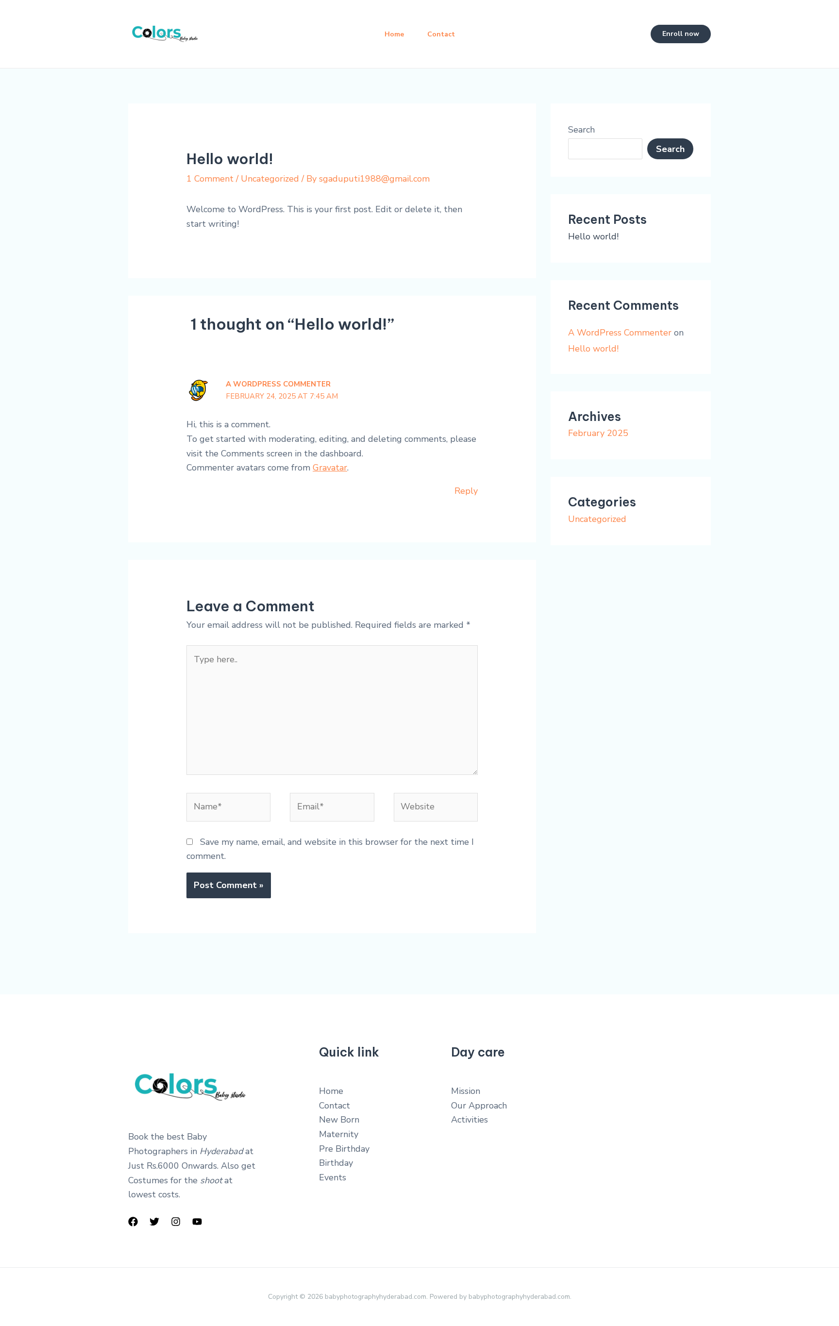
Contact (441, 34)
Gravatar (330, 467)
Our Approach (479, 1105)
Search (581, 129)
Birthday (336, 1163)
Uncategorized (270, 179)
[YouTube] (197, 1221)
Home (394, 34)
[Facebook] (133, 1221)
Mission (465, 1091)
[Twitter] (154, 1221)
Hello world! (593, 236)
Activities (469, 1119)
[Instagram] (176, 1221)
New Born (339, 1119)
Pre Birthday (344, 1149)
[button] (681, 34)
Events (332, 1177)
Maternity (338, 1134)
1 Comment (210, 179)
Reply (466, 491)
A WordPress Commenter (278, 384)
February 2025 (598, 433)
